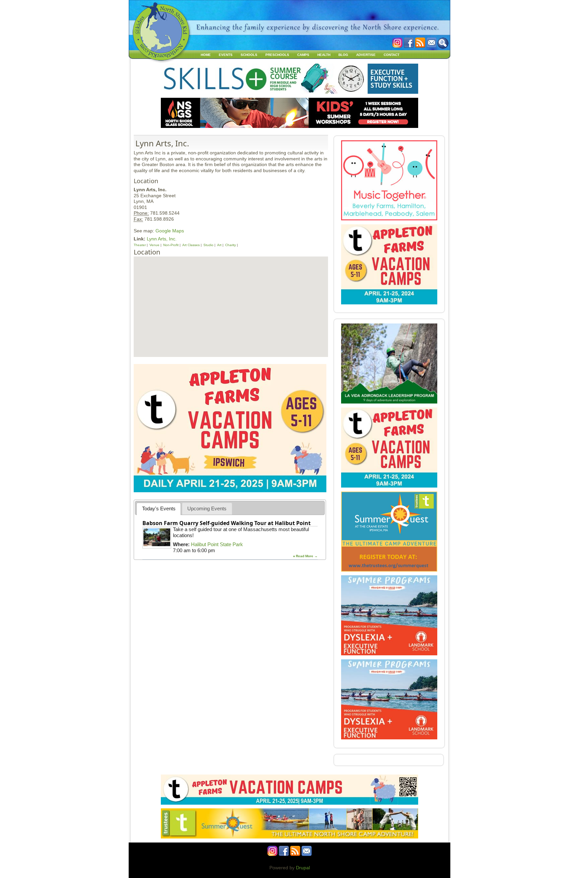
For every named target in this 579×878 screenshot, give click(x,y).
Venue (154, 245)
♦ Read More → (305, 556)
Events (226, 55)
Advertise (366, 55)
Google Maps (169, 230)
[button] (230, 299)
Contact (391, 55)
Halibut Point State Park (217, 544)
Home (206, 55)
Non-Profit (171, 245)
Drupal (303, 867)
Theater (140, 245)
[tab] (158, 509)
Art (219, 245)
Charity (230, 245)
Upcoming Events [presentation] (207, 508)
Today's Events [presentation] (159, 508)
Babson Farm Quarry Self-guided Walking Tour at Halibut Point (226, 523)
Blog (343, 55)
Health (323, 55)
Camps (303, 55)
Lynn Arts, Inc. (162, 238)
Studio (208, 245)
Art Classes (191, 245)
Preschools (277, 55)
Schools (249, 55)
